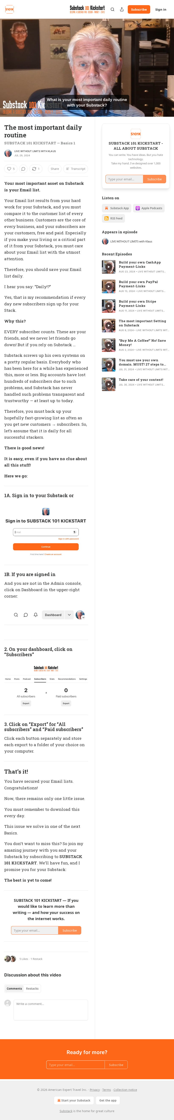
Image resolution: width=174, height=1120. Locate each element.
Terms (106, 1090)
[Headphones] (8, 72)
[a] (108, 266)
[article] (135, 266)
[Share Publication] (122, 9)
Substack (66, 1111)
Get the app (107, 1100)
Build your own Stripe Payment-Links (137, 303)
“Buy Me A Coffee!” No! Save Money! (142, 342)
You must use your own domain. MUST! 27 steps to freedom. (141, 362)
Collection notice (125, 1090)
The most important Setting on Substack (142, 323)
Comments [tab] (14, 988)
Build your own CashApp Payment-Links (140, 264)
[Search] (112, 9)
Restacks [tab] (32, 988)
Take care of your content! (141, 379)
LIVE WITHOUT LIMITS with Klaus (35, 151)
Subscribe (139, 9)
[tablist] (22, 988)
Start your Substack (75, 1100)
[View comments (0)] (165, 67)
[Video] (8, 63)
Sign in (160, 9)
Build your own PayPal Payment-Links (138, 284)
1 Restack (36, 959)
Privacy (95, 1090)
